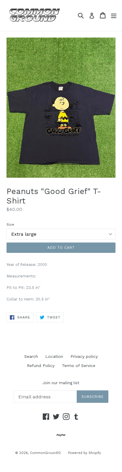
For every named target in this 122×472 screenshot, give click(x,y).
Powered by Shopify (84, 453)
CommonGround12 (45, 453)
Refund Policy (40, 365)
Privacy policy (84, 356)
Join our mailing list (61, 383)
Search (31, 356)
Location (54, 356)
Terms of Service (78, 365)
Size (10, 224)
